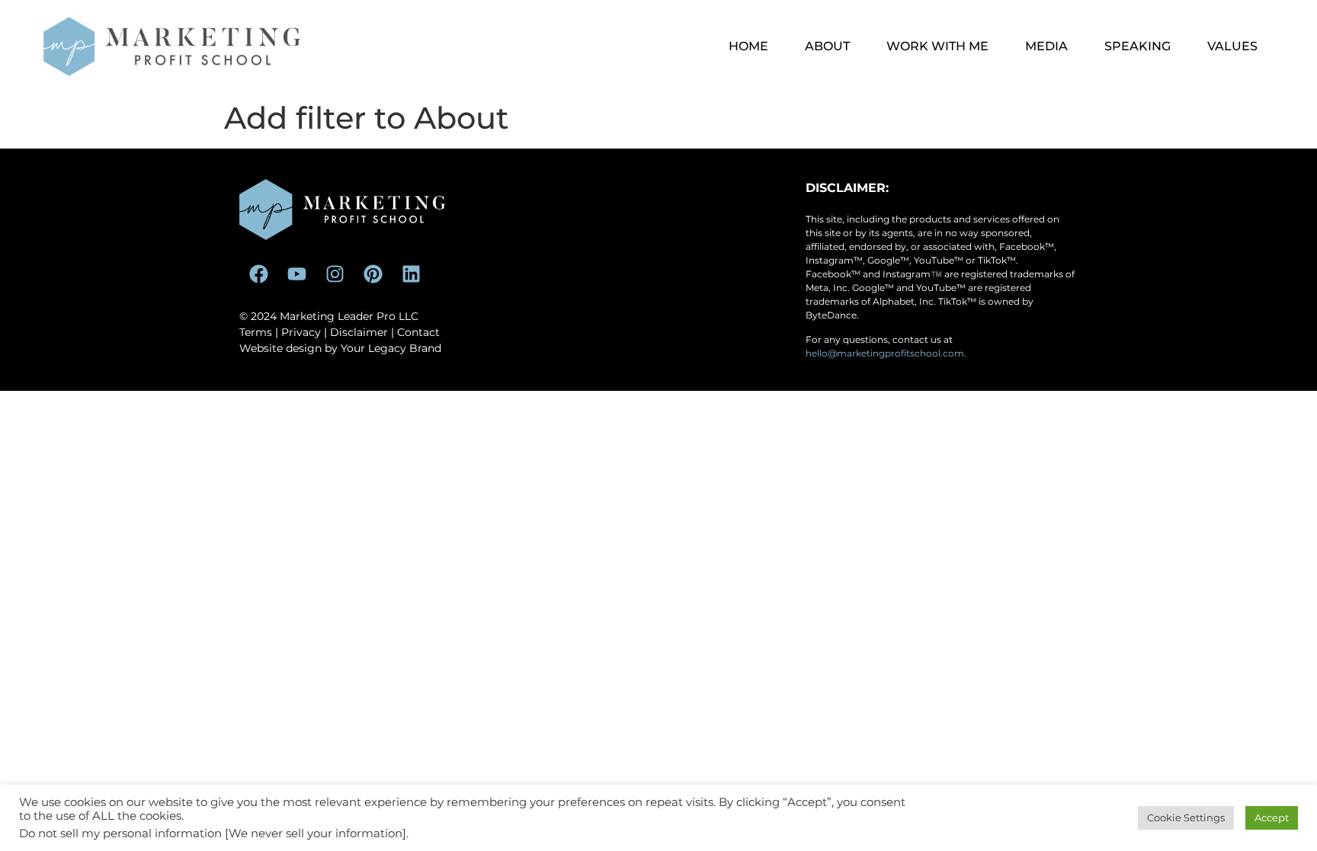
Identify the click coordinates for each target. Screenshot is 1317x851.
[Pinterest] (373, 274)
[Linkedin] (411, 274)
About (827, 46)
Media (1046, 46)
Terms (255, 332)
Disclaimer (359, 332)
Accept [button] (1272, 817)
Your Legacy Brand (391, 348)
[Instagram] (335, 274)
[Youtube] (296, 274)
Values (1232, 46)
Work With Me (937, 46)
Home (748, 46)
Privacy (301, 332)
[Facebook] (258, 274)
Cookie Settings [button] (1186, 817)
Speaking (1137, 46)
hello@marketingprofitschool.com (885, 353)
